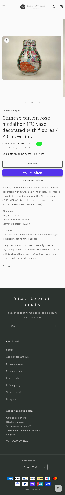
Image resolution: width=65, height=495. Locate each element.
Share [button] (9, 266)
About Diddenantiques (18, 357)
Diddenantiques (35, 489)
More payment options (32, 180)
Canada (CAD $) (31, 467)
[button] (3, 6)
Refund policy (13, 385)
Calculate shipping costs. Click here (23, 153)
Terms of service (14, 392)
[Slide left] (25, 102)
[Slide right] (39, 102)
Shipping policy (14, 371)
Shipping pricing (14, 364)
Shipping (16, 148)
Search (10, 350)
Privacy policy (13, 378)
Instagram (11, 399)
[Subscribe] (55, 326)
